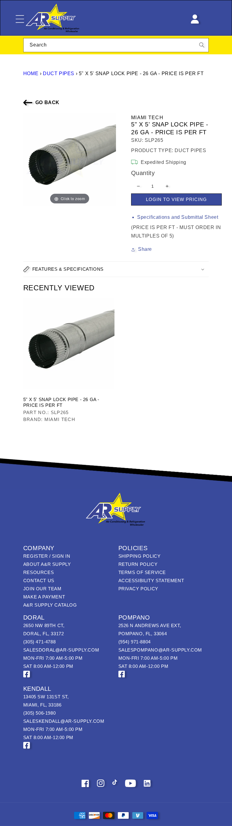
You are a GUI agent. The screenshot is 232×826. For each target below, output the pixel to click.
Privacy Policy (138, 588)
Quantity (143, 173)
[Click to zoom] (69, 159)
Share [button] (145, 249)
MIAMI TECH (147, 117)
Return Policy (138, 564)
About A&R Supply (47, 564)
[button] (116, 269)
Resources (38, 572)
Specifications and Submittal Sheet (177, 217)
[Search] (201, 45)
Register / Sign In (46, 556)
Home (30, 73)
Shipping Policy (139, 556)
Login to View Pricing (176, 199)
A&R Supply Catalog (50, 605)
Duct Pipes (58, 73)
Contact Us (38, 580)
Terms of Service (142, 572)
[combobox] (116, 45)
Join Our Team (42, 588)
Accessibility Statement (151, 580)
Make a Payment (44, 596)
